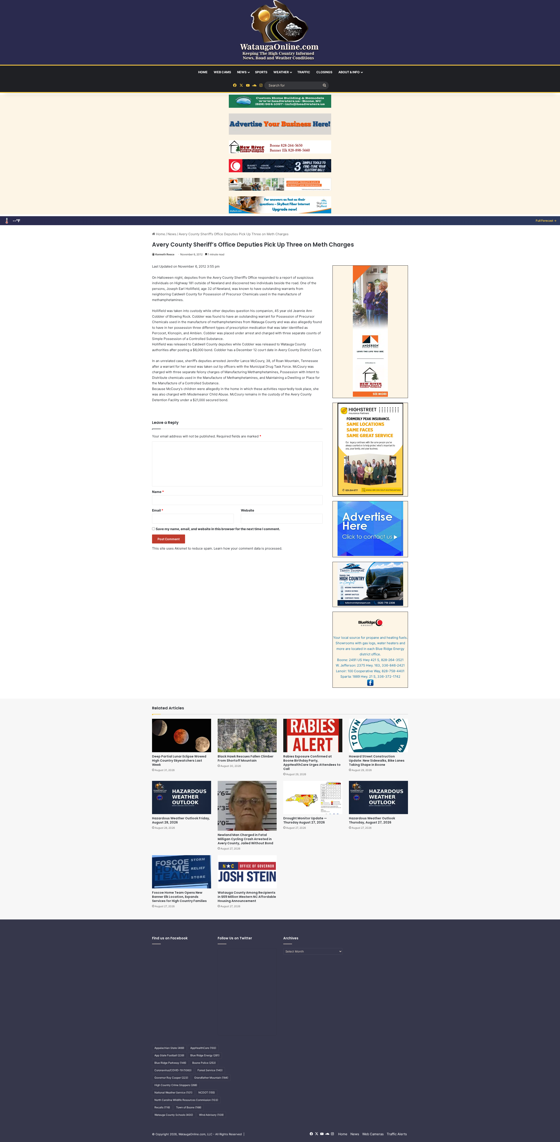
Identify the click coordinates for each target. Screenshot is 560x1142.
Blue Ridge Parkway (170, 1062)
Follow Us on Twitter (235, 938)
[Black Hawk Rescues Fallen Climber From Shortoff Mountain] (247, 735)
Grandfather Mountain (211, 1077)
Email (157, 510)
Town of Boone (188, 1107)
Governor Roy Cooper (171, 1077)
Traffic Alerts (397, 1134)
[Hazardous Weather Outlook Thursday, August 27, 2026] (378, 797)
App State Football (169, 1055)
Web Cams (222, 72)
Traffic (303, 72)
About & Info (349, 72)
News (242, 72)
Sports (261, 72)
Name (158, 492)
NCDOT (206, 1092)
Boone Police (204, 1062)
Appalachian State (169, 1048)
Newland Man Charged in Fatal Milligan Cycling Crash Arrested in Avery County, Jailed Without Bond (245, 839)
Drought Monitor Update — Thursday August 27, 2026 (305, 820)
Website (247, 510)
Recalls (162, 1107)
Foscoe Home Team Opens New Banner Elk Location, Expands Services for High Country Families (179, 896)
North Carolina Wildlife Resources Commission (186, 1100)
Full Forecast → (546, 220)
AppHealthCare (203, 1048)
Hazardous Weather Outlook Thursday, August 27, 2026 (372, 820)
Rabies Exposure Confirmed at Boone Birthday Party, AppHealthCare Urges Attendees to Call (312, 762)
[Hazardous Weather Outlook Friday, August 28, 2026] (181, 797)
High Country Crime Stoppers (175, 1085)
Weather (281, 72)
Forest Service (210, 1070)
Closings (324, 72)
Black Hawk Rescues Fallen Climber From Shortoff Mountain (245, 758)
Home (203, 72)
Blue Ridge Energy (204, 1055)
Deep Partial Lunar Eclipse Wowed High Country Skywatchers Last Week (179, 760)
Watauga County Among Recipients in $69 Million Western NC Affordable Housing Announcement (247, 896)
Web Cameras (373, 1134)
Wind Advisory (211, 1114)
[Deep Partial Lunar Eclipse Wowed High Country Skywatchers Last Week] (181, 735)
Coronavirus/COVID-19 (172, 1070)
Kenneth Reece (164, 254)
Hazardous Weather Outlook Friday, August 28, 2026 (181, 820)
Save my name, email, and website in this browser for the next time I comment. (218, 529)
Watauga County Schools (173, 1114)
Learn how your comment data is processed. (248, 548)
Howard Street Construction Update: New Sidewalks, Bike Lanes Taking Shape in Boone (376, 760)
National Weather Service (173, 1092)
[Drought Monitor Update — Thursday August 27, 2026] (312, 797)
